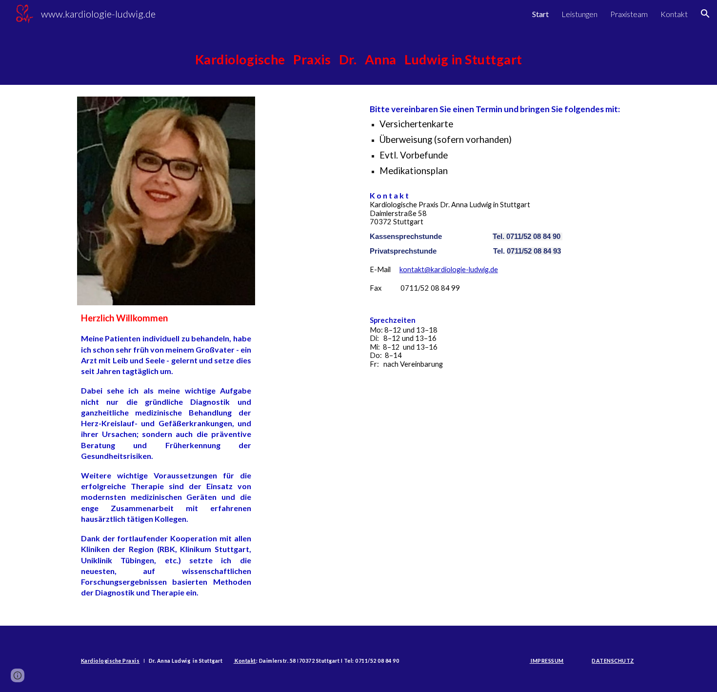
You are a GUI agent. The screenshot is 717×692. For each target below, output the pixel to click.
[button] (705, 13)
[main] (358, 56)
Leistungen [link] (579, 14)
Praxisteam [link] (629, 14)
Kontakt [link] (674, 14)
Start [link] (540, 14)
